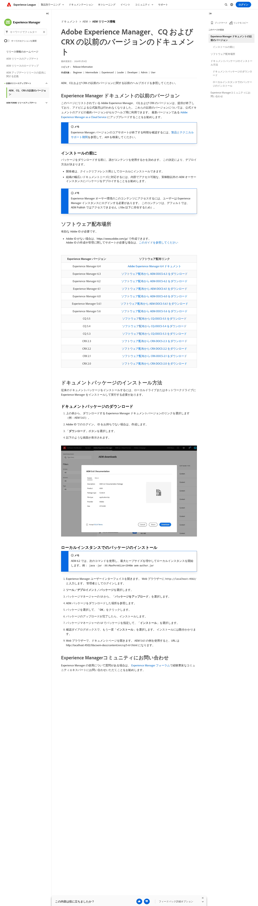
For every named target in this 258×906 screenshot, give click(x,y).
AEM (85, 21)
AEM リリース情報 (103, 21)
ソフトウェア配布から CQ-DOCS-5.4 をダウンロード (154, 326)
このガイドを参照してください (158, 242)
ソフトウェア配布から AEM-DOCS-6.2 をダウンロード (154, 281)
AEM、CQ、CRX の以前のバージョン (27, 92)
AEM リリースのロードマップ (22, 65)
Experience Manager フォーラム (150, 665)
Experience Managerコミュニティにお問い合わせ (230, 94)
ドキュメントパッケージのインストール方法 (231, 62)
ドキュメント (69, 21)
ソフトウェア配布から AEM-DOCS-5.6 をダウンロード (154, 311)
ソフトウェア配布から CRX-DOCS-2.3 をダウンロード (154, 341)
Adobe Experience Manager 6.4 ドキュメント (154, 266)
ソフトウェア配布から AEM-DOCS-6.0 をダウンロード (154, 296)
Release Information (83, 66)
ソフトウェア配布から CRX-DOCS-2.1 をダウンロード (154, 356)
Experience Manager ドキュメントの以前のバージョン (231, 38)
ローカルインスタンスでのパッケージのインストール (232, 83)
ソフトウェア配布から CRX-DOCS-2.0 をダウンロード (154, 363)
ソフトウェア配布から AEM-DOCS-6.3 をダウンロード (154, 273)
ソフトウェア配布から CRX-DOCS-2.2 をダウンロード (154, 348)
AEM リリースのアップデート (22, 58)
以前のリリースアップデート (18, 83)
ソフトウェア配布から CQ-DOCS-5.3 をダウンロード (154, 333)
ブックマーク (221, 22)
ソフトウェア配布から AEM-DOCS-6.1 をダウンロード (154, 288)
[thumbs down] (147, 901)
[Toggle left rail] (47, 14)
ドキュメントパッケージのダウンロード (232, 73)
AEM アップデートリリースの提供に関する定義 (26, 74)
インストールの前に (224, 46)
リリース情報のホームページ (22, 51)
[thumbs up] (139, 901)
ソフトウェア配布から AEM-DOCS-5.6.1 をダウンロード (154, 303)
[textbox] (25, 32)
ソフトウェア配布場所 (223, 54)
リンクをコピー (240, 22)
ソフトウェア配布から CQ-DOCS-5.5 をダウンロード (154, 318)
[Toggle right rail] (210, 14)
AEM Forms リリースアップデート (21, 103)
